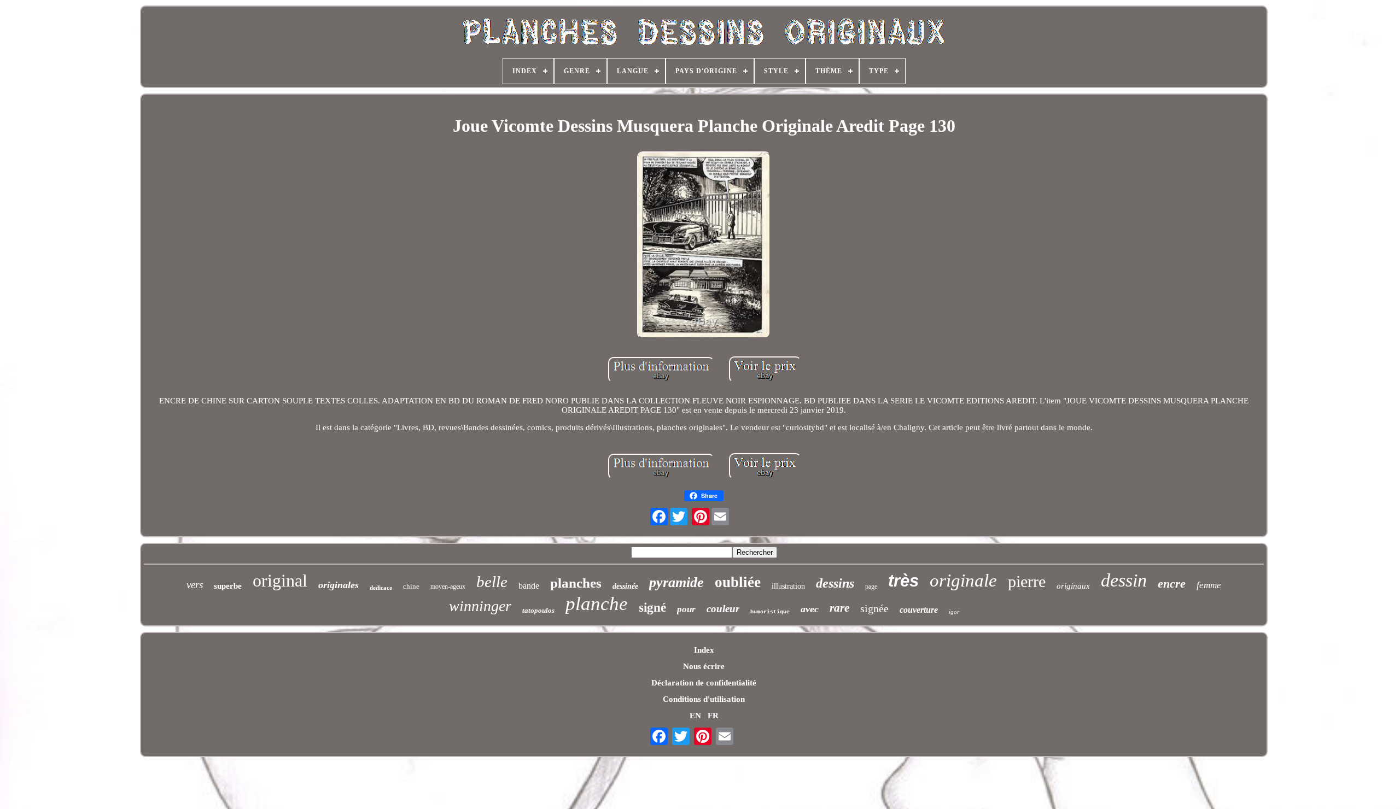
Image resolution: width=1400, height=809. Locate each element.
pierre (1027, 581)
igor (954, 611)
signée (874, 608)
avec (810, 608)
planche (596, 603)
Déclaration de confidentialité (703, 682)
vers (194, 584)
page (871, 586)
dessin (1124, 580)
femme (1209, 585)
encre (1172, 583)
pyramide (676, 582)
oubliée (738, 582)
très (903, 580)
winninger (480, 605)
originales (338, 584)
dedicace (381, 587)
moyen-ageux (447, 586)
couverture (919, 609)
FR (713, 715)
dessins (835, 583)
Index (704, 650)
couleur (723, 608)
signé (652, 607)
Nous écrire (704, 666)
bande (528, 585)
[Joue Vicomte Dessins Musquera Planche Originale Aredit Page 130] (704, 246)
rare (839, 607)
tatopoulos (538, 610)
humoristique (770, 612)
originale (963, 580)
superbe (228, 586)
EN (695, 715)
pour (686, 609)
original (280, 580)
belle (492, 581)
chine (411, 586)
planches (576, 583)
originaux (1073, 586)
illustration (788, 586)
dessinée (625, 586)
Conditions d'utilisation (704, 699)
